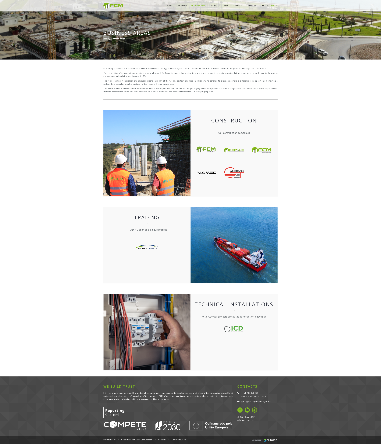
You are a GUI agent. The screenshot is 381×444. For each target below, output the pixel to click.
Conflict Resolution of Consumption (136, 439)
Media (227, 5)
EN (272, 5)
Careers (238, 5)
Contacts (251, 5)
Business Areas (199, 5)
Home (170, 5)
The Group (182, 5)
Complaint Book (179, 439)
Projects (215, 5)
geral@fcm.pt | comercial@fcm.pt (256, 401)
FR (277, 5)
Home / (107, 38)
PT (268, 5)
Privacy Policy (109, 439)
